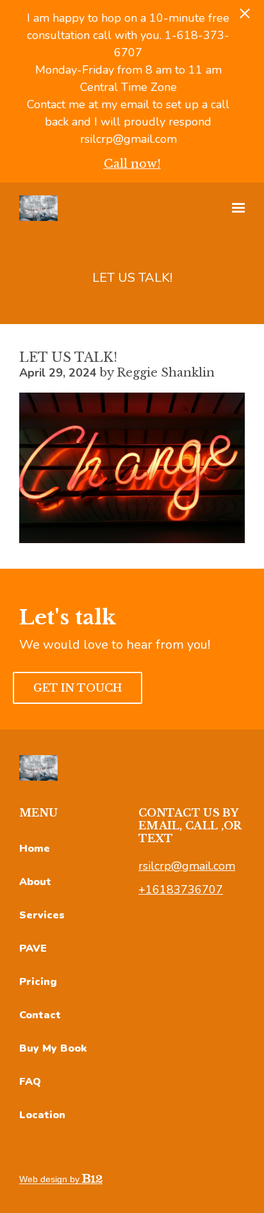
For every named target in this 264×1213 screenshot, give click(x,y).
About (35, 882)
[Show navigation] (235, 208)
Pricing (38, 982)
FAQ (30, 1082)
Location (42, 1115)
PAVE (33, 948)
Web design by (50, 1179)
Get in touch (77, 687)
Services (42, 915)
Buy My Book (53, 1048)
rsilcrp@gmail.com (186, 866)
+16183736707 (180, 889)
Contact (40, 1015)
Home (34, 849)
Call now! (132, 164)
